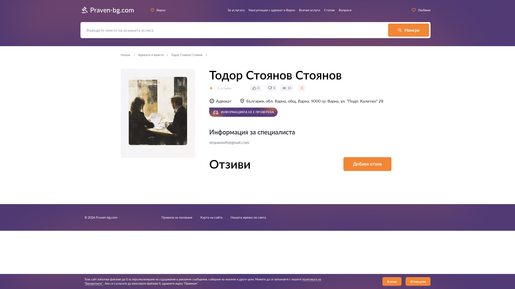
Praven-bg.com (112, 10)
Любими (424, 10)
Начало (125, 55)
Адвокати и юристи (151, 55)
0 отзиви (224, 88)
